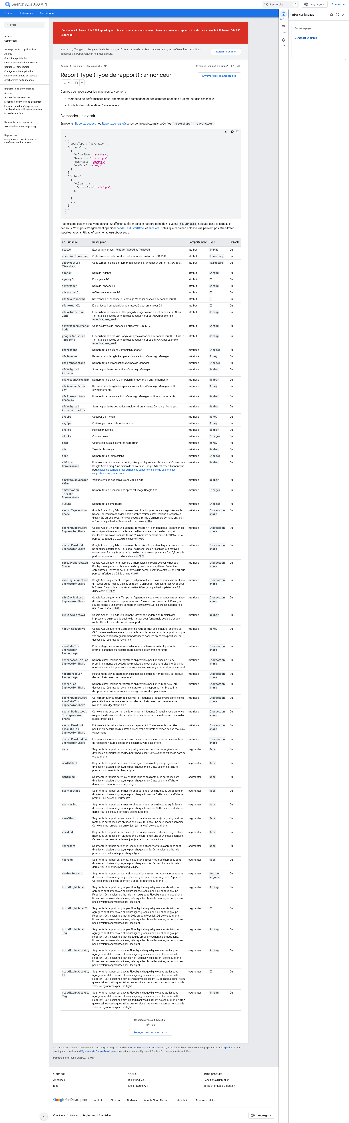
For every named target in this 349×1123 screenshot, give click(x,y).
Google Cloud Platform (157, 1100)
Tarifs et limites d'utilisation (219, 1085)
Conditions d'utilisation (216, 1080)
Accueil (64, 66)
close (343, 15)
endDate (154, 228)
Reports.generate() (114, 123)
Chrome (115, 1100)
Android (98, 1100)
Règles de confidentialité (97, 1115)
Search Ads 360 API (29, 4)
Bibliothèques (136, 1080)
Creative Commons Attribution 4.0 (148, 1047)
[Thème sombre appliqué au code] (232, 132)
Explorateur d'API (138, 1085)
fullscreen (337, 15)
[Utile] (232, 66)
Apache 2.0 (229, 1047)
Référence (26, 13)
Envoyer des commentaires (219, 75)
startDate (138, 228)
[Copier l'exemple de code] (238, 132)
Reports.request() (86, 123)
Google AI (182, 1100)
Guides (8, 13)
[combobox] (280, 4)
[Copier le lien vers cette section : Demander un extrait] (99, 116)
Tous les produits (205, 1100)
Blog (55, 1085)
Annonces (59, 1080)
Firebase (132, 1100)
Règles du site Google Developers (98, 1051)
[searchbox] (24, 25)
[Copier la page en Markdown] (76, 83)
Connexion (338, 4)
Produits (77, 66)
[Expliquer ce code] (226, 132)
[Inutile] (238, 66)
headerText (124, 228)
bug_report (331, 15)
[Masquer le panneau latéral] (43, 1116)
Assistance (47, 13)
